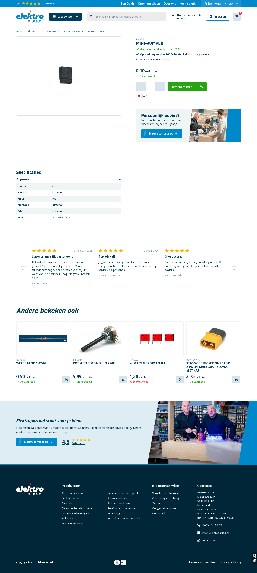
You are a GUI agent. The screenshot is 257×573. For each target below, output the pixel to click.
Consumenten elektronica (77, 508)
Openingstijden (149, 3)
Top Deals (127, 3)
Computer (68, 503)
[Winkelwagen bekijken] (237, 17)
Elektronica (34, 31)
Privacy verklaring (231, 562)
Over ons (169, 3)
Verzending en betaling (166, 498)
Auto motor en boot (73, 493)
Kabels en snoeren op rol (123, 493)
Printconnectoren (74, 31)
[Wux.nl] (254, 558)
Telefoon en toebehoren (122, 508)
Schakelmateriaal (117, 498)
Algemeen (23, 179)
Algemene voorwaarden (201, 562)
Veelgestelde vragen (164, 508)
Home (19, 31)
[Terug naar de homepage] (30, 16)
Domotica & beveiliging (75, 513)
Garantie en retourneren (166, 493)
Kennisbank (187, 3)
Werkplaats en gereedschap (124, 518)
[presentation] (23, 269)
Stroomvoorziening (119, 503)
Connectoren (52, 31)
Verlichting (114, 513)
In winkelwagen (181, 87)
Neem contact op (36, 442)
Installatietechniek (72, 523)
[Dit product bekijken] (43, 338)
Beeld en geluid (71, 498)
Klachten (157, 503)
